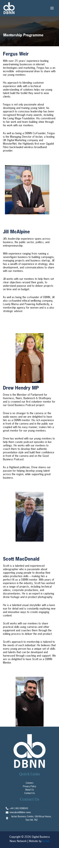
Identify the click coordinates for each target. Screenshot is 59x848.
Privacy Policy (29, 786)
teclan (45, 841)
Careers (29, 782)
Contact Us (29, 793)
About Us (29, 789)
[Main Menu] (52, 8)
